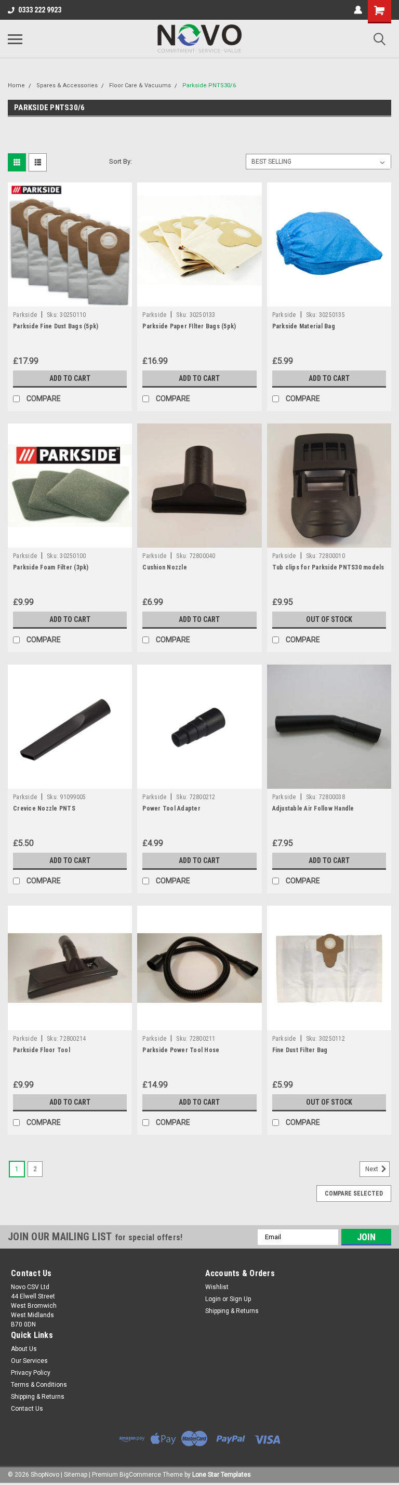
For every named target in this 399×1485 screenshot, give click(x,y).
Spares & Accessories (67, 85)
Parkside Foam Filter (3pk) (51, 567)
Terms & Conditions (39, 1384)
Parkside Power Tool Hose (180, 1050)
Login (213, 1299)
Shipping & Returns (232, 1311)
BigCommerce (140, 1474)
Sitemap (75, 1474)
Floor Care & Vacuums (140, 85)
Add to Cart (69, 378)
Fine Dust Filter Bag (300, 1050)
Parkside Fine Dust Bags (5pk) (55, 326)
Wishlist (217, 1287)
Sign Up (240, 1299)
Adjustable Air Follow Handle (313, 808)
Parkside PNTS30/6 (209, 85)
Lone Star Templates (221, 1474)
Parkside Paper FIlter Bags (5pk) (189, 326)
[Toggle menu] (15, 39)
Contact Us (27, 1408)
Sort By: (120, 161)
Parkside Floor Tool (41, 1050)
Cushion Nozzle (164, 567)
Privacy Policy (30, 1372)
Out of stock (329, 619)
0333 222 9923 (39, 10)
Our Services (29, 1360)
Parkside (25, 315)
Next (372, 1169)
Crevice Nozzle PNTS (44, 808)
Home (16, 85)
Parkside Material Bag (303, 326)
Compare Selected (354, 1193)
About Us (24, 1349)
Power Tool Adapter (171, 808)
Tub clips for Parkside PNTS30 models (328, 567)
